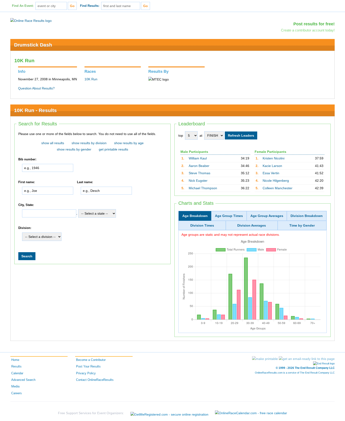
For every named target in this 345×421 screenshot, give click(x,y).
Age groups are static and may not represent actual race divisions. (230, 234)
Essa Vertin (271, 173)
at (200, 135)
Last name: (85, 182)
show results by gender (74, 149)
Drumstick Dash (33, 44)
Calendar (17, 373)
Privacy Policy (86, 373)
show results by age (129, 143)
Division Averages (251, 225)
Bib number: (27, 159)
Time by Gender (302, 225)
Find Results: (89, 6)
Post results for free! (314, 24)
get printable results (113, 149)
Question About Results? (36, 88)
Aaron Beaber (199, 166)
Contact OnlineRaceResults (95, 380)
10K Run (90, 79)
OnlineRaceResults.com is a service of (295, 372)
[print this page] (265, 359)
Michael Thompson (203, 188)
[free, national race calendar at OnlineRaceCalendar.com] (251, 413)
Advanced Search (23, 380)
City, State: (26, 205)
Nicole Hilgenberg (276, 180)
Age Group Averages (266, 216)
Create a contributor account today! (308, 30)
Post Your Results (88, 366)
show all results (52, 143)
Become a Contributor (91, 360)
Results (16, 366)
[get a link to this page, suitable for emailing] (307, 359)
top (180, 135)
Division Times (202, 225)
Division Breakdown (307, 216)
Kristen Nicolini (273, 158)
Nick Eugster (198, 180)
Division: (24, 228)
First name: (26, 182)
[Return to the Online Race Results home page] (31, 20)
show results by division (89, 143)
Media (15, 386)
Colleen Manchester (277, 188)
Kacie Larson (272, 166)
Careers (16, 393)
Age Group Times (229, 216)
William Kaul (198, 158)
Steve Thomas (199, 173)
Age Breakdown (195, 216)
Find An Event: (23, 6)
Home (15, 360)
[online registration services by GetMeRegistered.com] (169, 413)
